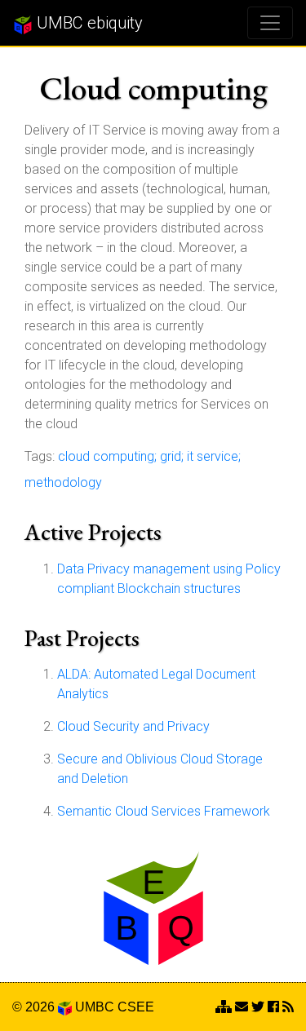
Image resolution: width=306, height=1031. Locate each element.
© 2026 (35, 1007)
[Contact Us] (223, 1007)
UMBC (94, 1007)
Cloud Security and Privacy (133, 726)
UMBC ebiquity (88, 23)
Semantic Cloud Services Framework (163, 811)
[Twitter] (257, 1007)
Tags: (39, 456)
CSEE (136, 1007)
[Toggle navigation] (270, 23)
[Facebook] (273, 1007)
